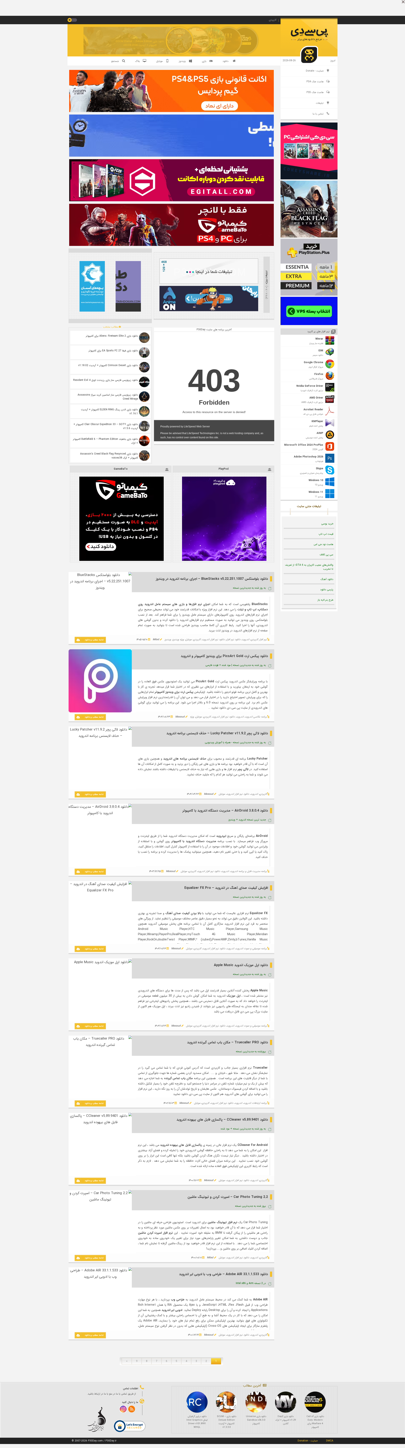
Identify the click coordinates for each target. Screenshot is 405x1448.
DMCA (329, 1441)
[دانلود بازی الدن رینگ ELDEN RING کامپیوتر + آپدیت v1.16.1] (144, 411)
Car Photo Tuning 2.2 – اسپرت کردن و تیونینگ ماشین (228, 1197)
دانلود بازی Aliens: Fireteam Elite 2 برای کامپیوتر (112, 336)
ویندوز (168, 639)
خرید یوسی (327, 524)
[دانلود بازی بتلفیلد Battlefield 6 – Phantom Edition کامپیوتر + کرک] (144, 441)
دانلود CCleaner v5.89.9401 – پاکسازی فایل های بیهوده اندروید (222, 1119)
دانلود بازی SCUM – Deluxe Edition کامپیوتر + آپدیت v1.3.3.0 (226, 1422)
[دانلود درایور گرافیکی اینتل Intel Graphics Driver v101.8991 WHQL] (197, 1402)
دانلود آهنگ (327, 579)
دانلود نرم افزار (233, 639)
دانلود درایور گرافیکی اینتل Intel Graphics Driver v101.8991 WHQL (197, 1422)
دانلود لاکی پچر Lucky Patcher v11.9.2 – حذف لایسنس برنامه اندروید (217, 733)
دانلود (225, 61)
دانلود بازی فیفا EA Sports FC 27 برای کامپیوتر (113, 351)
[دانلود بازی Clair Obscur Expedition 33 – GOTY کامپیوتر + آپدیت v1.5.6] (144, 426)
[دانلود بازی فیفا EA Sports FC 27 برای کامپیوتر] (144, 352)
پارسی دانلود (326, 590)
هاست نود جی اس (323, 544)
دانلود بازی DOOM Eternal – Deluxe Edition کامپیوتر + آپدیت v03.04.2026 (140, 43)
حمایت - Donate (315, 71)
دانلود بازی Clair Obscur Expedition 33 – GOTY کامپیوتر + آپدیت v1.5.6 (105, 426)
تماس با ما (318, 114)
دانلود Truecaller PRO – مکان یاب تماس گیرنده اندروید (227, 1042)
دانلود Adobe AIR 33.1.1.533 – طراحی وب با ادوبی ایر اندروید (223, 1274)
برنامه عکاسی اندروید (256, 717)
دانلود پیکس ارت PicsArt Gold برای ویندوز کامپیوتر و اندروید (224, 656)
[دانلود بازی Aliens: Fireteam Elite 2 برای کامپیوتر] (144, 337)
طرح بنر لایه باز (325, 600)
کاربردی (197, 639)
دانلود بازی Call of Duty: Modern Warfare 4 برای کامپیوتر (315, 1422)
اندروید (245, 639)
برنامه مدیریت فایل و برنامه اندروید (248, 871)
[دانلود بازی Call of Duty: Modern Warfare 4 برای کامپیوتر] (315, 1402)
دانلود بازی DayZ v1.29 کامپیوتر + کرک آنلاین (285, 1420)
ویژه (192, 717)
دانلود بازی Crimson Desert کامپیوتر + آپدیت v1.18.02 (108, 365)
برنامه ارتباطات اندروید (255, 1103)
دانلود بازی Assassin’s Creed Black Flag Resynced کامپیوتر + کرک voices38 (109, 456)
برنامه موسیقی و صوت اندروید (251, 949)
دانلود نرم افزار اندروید (213, 639)
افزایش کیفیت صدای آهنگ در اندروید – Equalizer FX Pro (226, 888)
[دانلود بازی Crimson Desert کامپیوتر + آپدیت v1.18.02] (144, 367)
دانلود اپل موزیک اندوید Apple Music (241, 965)
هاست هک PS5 (315, 92)
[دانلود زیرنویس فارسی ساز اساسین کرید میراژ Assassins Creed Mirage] (144, 396)
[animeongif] (208, 310)
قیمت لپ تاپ (326, 534)
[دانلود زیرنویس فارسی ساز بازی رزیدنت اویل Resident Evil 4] (144, 382)
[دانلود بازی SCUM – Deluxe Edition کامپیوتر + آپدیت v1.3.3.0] (226, 1402)
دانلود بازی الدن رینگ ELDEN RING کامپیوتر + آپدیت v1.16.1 (109, 412)
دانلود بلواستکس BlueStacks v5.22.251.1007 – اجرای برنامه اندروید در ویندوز (212, 578)
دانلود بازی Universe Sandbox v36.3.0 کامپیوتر (256, 1420)
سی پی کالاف (326, 555)
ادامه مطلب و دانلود (94, 639)
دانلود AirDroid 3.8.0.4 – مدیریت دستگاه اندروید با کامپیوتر (225, 810)
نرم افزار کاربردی (259, 639)
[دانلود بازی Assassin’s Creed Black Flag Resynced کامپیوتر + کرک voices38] (144, 455)
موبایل (188, 639)
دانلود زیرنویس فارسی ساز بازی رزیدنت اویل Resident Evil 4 (105, 380)
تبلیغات (320, 103)
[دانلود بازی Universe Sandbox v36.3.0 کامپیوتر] (256, 1402)
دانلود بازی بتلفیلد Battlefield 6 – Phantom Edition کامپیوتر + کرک (105, 441)
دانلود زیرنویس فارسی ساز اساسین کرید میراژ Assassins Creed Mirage (108, 397)
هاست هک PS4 (315, 82)
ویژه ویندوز (178, 639)
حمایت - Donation (308, 1441)
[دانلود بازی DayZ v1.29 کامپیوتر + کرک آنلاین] (285, 1402)
